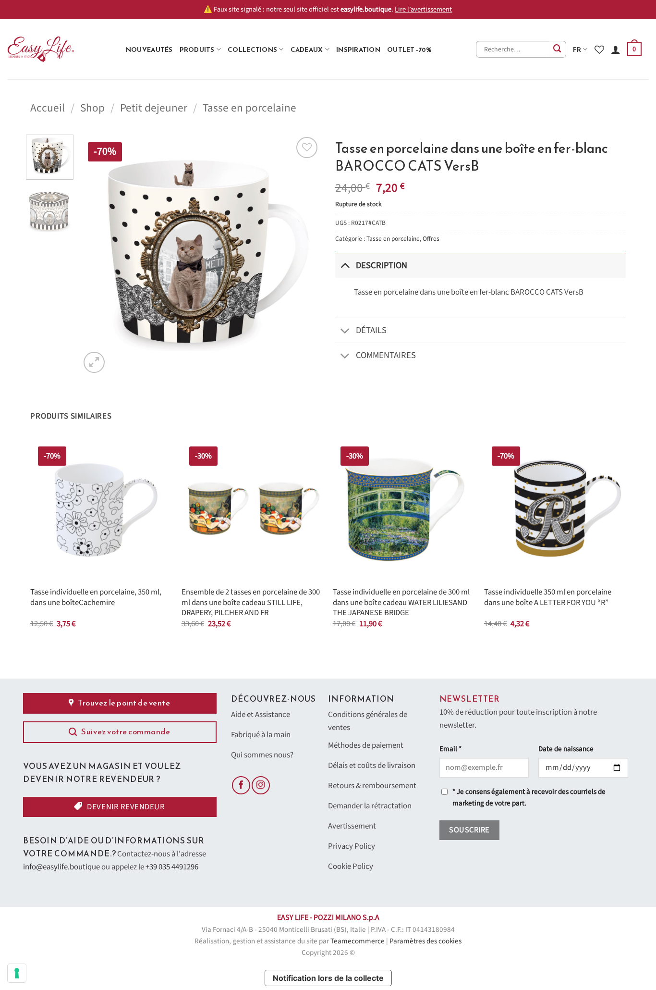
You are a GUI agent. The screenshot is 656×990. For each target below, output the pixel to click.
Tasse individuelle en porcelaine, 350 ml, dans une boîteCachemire (95, 597)
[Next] (304, 255)
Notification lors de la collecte (328, 978)
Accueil (47, 108)
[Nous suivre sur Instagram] (261, 785)
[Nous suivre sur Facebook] (241, 785)
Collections (252, 49)
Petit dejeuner (153, 108)
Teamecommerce (357, 941)
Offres (431, 238)
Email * (450, 749)
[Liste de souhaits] (599, 49)
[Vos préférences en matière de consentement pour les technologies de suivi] (17, 973)
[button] (634, 49)
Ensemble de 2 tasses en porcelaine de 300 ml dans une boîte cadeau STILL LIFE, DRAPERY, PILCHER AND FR (251, 603)
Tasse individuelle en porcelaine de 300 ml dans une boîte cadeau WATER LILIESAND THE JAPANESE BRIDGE (401, 603)
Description (381, 265)
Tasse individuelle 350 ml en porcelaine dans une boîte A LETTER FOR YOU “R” (547, 597)
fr (577, 49)
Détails (371, 330)
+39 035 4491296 (172, 867)
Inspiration (358, 49)
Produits (197, 49)
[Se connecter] (615, 49)
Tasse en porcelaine (249, 108)
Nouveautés (149, 49)
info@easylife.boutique (61, 867)
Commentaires (386, 355)
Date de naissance (566, 749)
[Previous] (97, 255)
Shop (92, 108)
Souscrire (469, 830)
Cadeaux (307, 49)
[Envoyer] (557, 49)
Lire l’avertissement (423, 9)
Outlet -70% (409, 49)
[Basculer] (345, 265)
